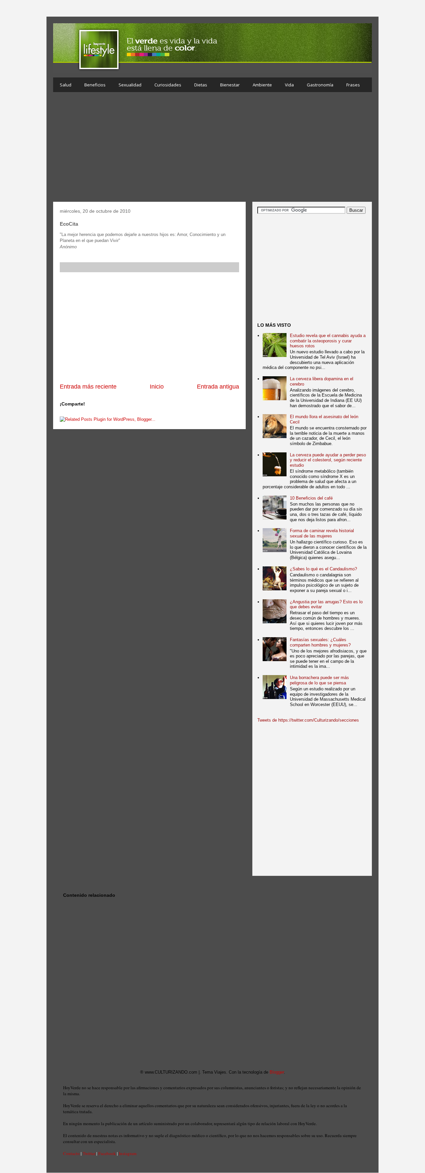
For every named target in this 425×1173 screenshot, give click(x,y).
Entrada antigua (218, 386)
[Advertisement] (212, 148)
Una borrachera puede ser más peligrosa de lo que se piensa (319, 680)
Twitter (89, 1153)
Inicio (157, 386)
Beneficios (95, 85)
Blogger (277, 1072)
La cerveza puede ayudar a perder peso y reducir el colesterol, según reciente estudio (328, 460)
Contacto (71, 1153)
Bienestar (230, 85)
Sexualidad (130, 85)
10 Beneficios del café (311, 498)
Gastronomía (320, 85)
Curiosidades (167, 85)
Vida (289, 85)
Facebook (107, 1153)
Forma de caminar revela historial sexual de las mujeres (322, 533)
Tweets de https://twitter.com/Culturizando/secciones (308, 720)
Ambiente (262, 85)
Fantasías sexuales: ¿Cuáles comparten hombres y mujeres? (320, 642)
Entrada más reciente (88, 386)
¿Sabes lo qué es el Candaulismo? (323, 568)
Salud (65, 85)
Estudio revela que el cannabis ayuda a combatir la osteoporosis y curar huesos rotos (328, 340)
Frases (353, 85)
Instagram (127, 1153)
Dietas (200, 85)
